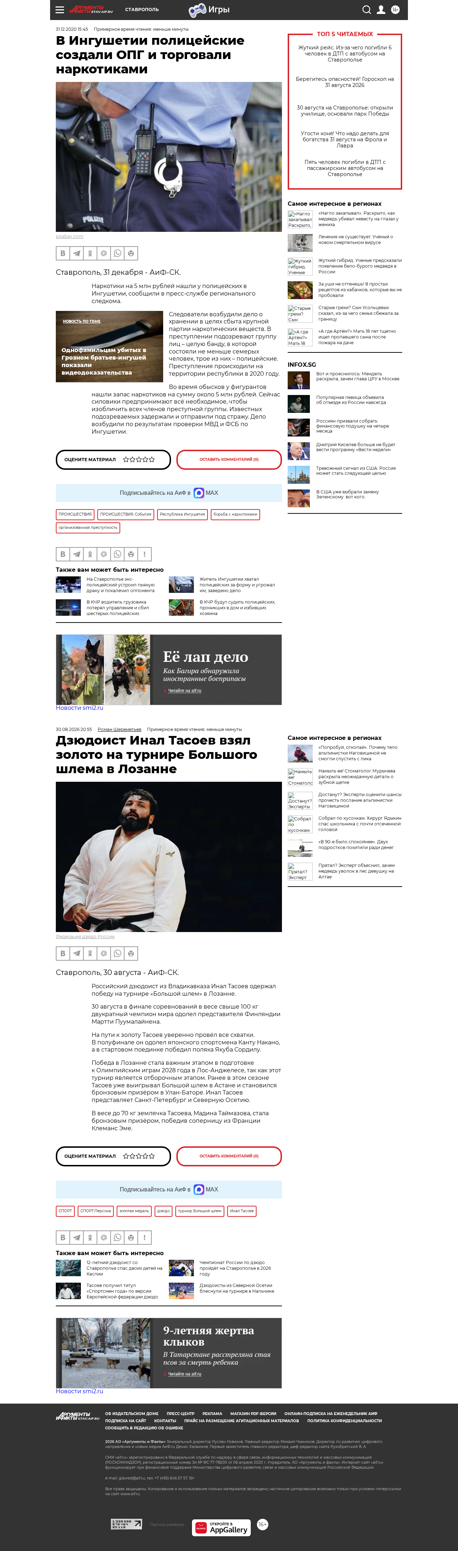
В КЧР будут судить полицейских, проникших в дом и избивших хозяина (238, 607)
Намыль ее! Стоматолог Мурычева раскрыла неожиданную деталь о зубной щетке (356, 776)
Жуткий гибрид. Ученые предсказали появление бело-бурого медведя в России (360, 266)
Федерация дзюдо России (85, 936)
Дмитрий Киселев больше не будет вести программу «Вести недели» (355, 447)
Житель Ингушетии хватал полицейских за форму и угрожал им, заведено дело (237, 584)
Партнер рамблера (167, 1524)
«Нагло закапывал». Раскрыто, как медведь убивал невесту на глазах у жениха (358, 218)
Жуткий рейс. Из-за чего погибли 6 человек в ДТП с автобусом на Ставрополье (345, 54)
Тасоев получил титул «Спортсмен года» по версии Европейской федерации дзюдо (122, 1291)
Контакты (165, 1421)
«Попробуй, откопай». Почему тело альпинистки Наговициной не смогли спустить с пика (358, 753)
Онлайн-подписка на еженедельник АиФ (330, 1413)
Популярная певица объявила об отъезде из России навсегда (351, 400)
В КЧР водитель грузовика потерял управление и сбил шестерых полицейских (118, 607)
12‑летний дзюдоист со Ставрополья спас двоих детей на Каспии (124, 1268)
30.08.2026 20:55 (74, 729)
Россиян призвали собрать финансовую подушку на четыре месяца (352, 426)
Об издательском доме (132, 1413)
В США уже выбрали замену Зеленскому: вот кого (347, 494)
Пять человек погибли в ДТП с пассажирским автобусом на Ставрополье (345, 168)
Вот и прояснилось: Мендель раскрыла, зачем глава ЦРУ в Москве (357, 376)
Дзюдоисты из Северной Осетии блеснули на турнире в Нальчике (237, 1288)
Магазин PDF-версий (253, 1413)
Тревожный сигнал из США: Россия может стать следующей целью (356, 471)
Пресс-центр (180, 1413)
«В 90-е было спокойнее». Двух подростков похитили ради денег (356, 844)
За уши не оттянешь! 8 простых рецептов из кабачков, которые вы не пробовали (360, 289)
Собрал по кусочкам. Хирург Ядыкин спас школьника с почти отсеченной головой (359, 823)
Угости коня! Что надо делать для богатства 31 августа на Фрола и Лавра (345, 140)
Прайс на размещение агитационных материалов (241, 1421)
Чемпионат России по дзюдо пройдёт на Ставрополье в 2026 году (235, 1268)
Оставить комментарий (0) (229, 459)
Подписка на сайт (125, 1421)
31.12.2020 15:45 (72, 29)
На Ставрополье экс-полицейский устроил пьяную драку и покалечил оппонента (121, 584)
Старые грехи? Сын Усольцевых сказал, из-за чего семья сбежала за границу (358, 313)
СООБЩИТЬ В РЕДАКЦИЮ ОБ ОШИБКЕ (144, 1428)
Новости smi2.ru (79, 707)
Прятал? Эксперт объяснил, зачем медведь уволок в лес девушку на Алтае (356, 871)
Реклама (212, 1413)
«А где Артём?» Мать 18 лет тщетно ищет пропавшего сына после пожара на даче (357, 336)
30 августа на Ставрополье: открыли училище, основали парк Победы (345, 111)
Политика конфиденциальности (344, 1421)
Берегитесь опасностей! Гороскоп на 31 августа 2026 (345, 82)
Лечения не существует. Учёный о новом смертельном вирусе (355, 239)
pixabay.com (69, 236)
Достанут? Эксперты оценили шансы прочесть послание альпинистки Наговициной (359, 800)
